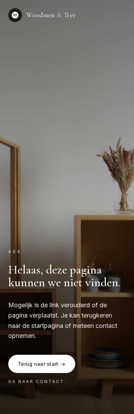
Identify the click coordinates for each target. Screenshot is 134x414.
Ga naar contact (36, 381)
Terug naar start (42, 364)
